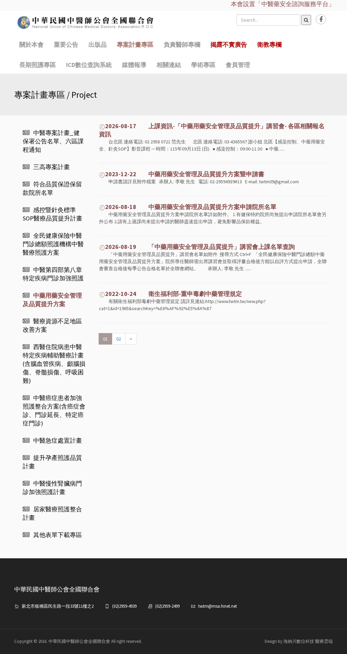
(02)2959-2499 (167, 606)
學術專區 (203, 65)
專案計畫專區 (135, 44)
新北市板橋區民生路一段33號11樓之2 (58, 606)
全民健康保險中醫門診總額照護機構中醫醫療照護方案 (53, 244)
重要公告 (66, 44)
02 (118, 339)
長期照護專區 (37, 65)
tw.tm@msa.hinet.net (217, 606)
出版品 (97, 44)
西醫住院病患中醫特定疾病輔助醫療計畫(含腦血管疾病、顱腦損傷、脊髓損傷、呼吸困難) (54, 363)
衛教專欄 (269, 44)
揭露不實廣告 (228, 44)
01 (105, 339)
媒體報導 (134, 65)
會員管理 (238, 65)
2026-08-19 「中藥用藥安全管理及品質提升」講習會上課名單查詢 (200, 247)
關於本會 (31, 44)
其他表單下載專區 (57, 535)
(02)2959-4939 (124, 606)
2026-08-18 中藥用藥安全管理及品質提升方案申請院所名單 (191, 207)
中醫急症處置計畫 (57, 440)
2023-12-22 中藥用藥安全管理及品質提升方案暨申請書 (184, 174)
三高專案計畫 (51, 167)
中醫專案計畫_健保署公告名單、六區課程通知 (53, 141)
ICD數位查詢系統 (89, 65)
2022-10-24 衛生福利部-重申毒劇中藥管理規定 (173, 294)
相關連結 (169, 65)
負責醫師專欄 (182, 44)
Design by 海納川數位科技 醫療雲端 (299, 641)
